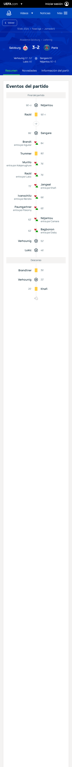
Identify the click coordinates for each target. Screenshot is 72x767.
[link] (45, 13)
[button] (27, 13)
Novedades (29, 70)
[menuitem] (27, 13)
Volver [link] (11, 22)
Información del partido (56, 70)
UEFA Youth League (9, 13)
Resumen (11, 70)
